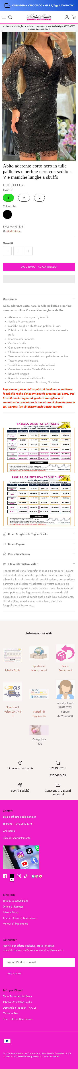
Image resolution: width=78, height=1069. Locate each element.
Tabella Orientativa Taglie (17, 1002)
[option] (39, 96)
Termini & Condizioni (15, 901)
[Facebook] (5, 876)
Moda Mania (17, 1053)
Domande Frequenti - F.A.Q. (20, 1008)
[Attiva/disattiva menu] (4, 17)
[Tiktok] (26, 876)
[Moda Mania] (39, 17)
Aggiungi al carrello (39, 267)
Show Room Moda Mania (17, 996)
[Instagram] (19, 876)
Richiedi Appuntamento (16, 838)
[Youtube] (12, 878)
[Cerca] (12, 17)
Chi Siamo (9, 831)
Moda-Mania (13, 231)
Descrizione (10, 299)
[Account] (66, 17)
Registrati (14, 973)
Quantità (8, 243)
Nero (7, 214)
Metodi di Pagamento (15, 924)
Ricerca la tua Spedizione (17, 1019)
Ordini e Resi (11, 1013)
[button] (39, 279)
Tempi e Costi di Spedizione (19, 918)
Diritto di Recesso (13, 907)
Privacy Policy (11, 912)
